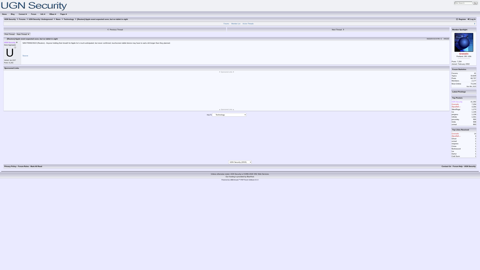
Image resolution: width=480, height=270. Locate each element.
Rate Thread (22, 34)
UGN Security (10, 19)
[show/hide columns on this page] (474, 23)
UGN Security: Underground (41, 19)
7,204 (459, 61)
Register (462, 19)
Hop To (209, 115)
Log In (473, 19)
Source (25, 56)
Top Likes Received (460, 130)
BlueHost (250, 177)
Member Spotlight (459, 30)
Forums (22, 19)
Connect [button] (22, 14)
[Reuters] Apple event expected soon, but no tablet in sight (32, 39)
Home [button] (4, 14)
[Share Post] (441, 39)
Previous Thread (116, 30)
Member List (235, 24)
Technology (69, 19)
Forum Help (458, 166)
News (58, 19)
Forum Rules (23, 166)
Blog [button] (12, 14)
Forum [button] (33, 14)
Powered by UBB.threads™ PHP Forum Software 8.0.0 (240, 180)
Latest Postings (459, 92)
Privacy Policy (10, 166)
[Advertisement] (227, 90)
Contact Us (446, 166)
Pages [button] (63, 14)
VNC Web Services (261, 174)
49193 (447, 39)
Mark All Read (36, 166)
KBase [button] (52, 14)
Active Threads (248, 24)
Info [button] (42, 14)
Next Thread (337, 30)
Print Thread (9, 34)
